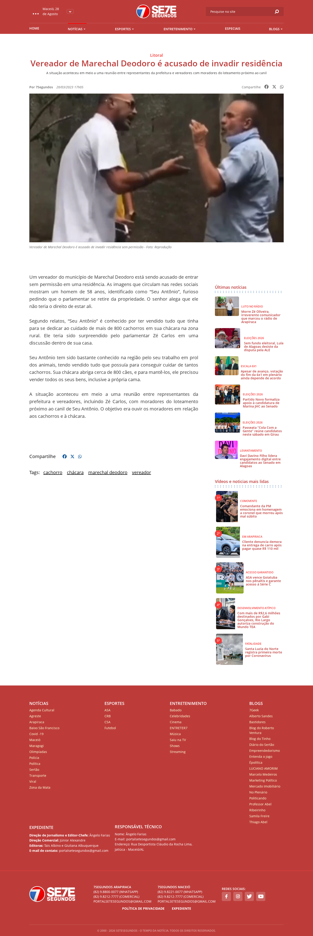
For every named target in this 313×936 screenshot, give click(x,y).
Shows (175, 746)
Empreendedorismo (264, 750)
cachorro (52, 472)
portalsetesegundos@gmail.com (122, 901)
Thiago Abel (258, 822)
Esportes (123, 29)
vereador (141, 472)
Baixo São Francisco (44, 728)
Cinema (175, 722)
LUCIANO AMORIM (263, 768)
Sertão (34, 769)
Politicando (257, 798)
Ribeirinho (257, 810)
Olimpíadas (38, 752)
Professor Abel (260, 804)
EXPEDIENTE (41, 827)
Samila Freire (259, 816)
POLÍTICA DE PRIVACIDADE (143, 908)
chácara (75, 472)
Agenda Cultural (41, 710)
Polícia (34, 757)
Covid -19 (36, 734)
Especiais (232, 28)
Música (175, 734)
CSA (107, 722)
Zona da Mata (39, 787)
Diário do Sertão (261, 744)
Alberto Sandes (261, 716)
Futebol (110, 728)
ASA (107, 710)
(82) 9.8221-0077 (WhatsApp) (180, 892)
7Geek (254, 710)
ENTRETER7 (178, 728)
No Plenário (258, 792)
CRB (107, 716)
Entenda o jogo (260, 756)
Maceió (34, 740)
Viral (32, 781)
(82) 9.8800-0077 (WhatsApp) (115, 892)
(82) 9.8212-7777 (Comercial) (116, 896)
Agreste (35, 716)
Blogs (274, 29)
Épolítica (255, 762)
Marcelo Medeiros (263, 774)
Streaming (178, 752)
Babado (175, 710)
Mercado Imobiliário (264, 786)
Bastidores (257, 722)
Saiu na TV (178, 740)
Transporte (37, 775)
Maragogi (36, 746)
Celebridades (180, 716)
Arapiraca (36, 722)
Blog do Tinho (259, 738)
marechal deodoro (107, 472)
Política (34, 763)
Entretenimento (178, 29)
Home (34, 28)
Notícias (75, 29)
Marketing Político (263, 780)
